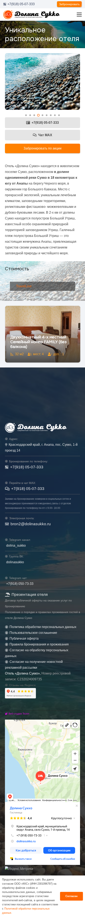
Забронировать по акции (42, 148)
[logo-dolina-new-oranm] (31, 14)
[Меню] (79, 14)
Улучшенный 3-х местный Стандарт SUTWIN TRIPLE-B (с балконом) (40, 341)
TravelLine (24, 286)
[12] (42, 81)
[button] (26, 115)
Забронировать (69, 4)
